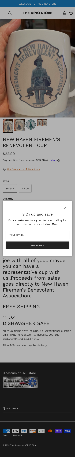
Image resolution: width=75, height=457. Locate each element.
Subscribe (37, 245)
